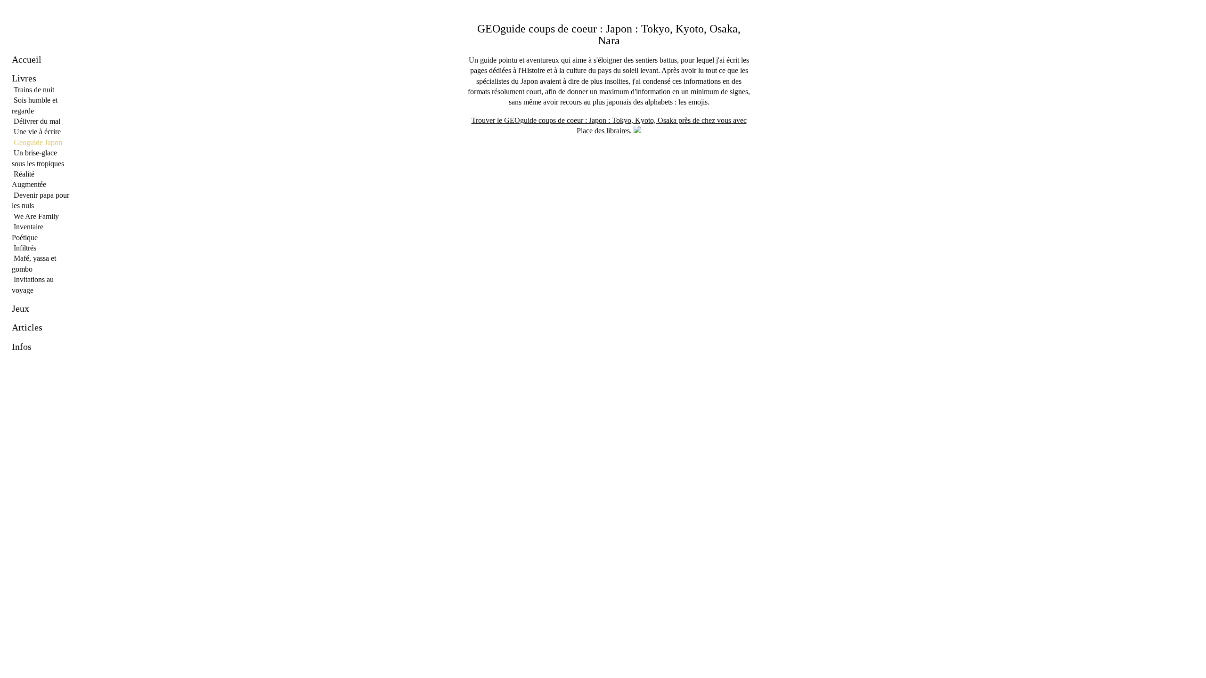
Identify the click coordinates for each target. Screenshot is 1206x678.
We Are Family (36, 216)
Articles (27, 327)
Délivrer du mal (37, 121)
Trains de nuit (34, 90)
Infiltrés (25, 248)
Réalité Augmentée (29, 179)
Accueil (26, 59)
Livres (24, 78)
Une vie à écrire (37, 132)
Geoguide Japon (38, 142)
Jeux (20, 308)
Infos (22, 346)
